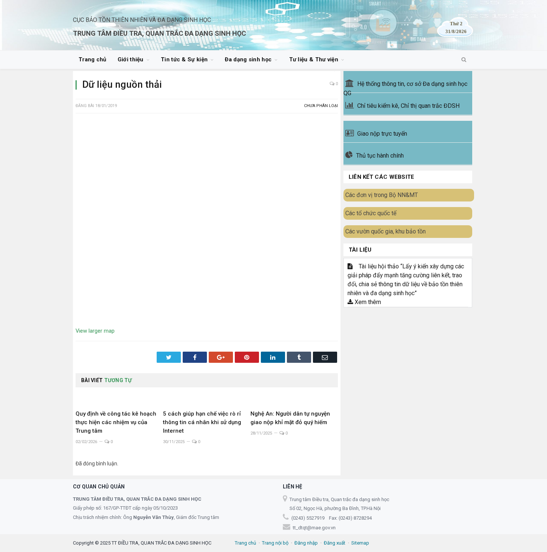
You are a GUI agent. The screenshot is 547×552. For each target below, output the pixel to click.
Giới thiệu (131, 59)
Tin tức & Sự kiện (184, 59)
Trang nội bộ (275, 543)
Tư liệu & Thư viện (313, 59)
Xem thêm (367, 302)
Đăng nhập (306, 543)
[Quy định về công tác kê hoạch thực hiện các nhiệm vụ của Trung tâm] (119, 397)
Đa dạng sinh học (248, 59)
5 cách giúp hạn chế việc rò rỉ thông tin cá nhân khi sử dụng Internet (202, 422)
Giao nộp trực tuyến (382, 133)
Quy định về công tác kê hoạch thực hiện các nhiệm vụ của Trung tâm (116, 422)
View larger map (95, 330)
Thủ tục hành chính (380, 155)
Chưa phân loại (321, 105)
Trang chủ (92, 59)
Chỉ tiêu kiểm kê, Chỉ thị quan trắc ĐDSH (408, 105)
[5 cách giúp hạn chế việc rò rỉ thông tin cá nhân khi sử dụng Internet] (206, 397)
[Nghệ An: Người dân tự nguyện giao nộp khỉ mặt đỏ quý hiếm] (294, 397)
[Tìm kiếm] (464, 60)
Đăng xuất (334, 543)
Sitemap (360, 543)
